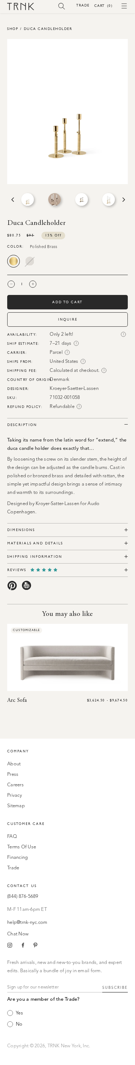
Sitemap (16, 806)
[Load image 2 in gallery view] (54, 199)
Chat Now (17, 934)
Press (12, 774)
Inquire (67, 319)
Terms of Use (21, 847)
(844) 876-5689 (23, 896)
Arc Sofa (17, 700)
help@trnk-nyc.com (27, 922)
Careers (15, 785)
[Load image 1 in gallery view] (27, 199)
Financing (17, 857)
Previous (11, 199)
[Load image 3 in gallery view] (81, 199)
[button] (61, 6)
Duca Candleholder (48, 29)
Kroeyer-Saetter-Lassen (74, 388)
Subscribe (115, 988)
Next (123, 199)
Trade (82, 5)
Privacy (14, 795)
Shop (12, 29)
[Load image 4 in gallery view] (108, 199)
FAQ (12, 836)
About (14, 764)
